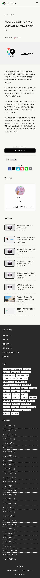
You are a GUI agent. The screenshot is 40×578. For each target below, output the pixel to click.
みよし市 (18, 369)
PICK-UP (7, 369)
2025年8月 (10, 443)
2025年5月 (10, 456)
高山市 (15, 413)
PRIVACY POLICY (19, 570)
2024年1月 (10, 516)
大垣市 (6, 388)
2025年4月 (10, 460)
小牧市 (6, 391)
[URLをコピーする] (30, 168)
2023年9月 (10, 529)
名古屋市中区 (8, 375)
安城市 (33, 388)
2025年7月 (10, 447)
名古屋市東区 (22, 378)
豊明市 (23, 407)
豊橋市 (6, 410)
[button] (9, 168)
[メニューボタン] (37, 3)
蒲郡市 (6, 407)
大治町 (24, 388)
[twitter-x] (18, 566)
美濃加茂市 (25, 404)
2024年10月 (10, 482)
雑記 (7, 159)
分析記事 (8, 344)
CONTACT (29, 570)
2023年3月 (10, 537)
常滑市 (16, 394)
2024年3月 (10, 507)
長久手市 (26, 410)
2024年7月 (10, 494)
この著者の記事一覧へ (20, 207)
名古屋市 (26, 372)
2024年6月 (10, 499)
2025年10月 (10, 434)
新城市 (24, 394)
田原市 (16, 404)
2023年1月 (10, 546)
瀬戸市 (31, 401)
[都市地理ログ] (9, 3)
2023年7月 (10, 533)
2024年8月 (10, 490)
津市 (14, 401)
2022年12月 (11, 550)
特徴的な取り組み (11, 352)
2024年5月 (10, 503)
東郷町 (6, 401)
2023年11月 (10, 520)
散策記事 (8, 348)
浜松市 (22, 401)
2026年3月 (10, 426)
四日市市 (7, 385)
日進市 (6, 397)
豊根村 (32, 407)
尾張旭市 (16, 391)
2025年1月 (10, 469)
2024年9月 (10, 486)
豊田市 (16, 410)
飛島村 (6, 413)
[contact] (22, 566)
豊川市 (15, 407)
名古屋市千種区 (9, 378)
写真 (6, 340)
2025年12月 (10, 430)
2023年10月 (10, 525)
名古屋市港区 (8, 382)
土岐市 (17, 385)
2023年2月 (10, 542)
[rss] (20, 566)
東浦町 (24, 397)
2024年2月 (10, 512)
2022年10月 (10, 559)
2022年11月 (11, 555)
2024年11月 (10, 477)
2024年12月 (10, 473)
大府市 (15, 388)
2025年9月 (10, 439)
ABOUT (9, 570)
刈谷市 (6, 372)
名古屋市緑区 (21, 382)
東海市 (33, 397)
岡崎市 (6, 394)
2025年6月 (10, 452)
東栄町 (16, 397)
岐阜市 (25, 391)
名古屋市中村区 (22, 375)
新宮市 (14, 159)
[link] (20, 202)
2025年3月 (10, 464)
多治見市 (26, 385)
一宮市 (27, 369)
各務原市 (16, 372)
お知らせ (7, 335)
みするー (20, 198)
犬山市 (6, 404)
